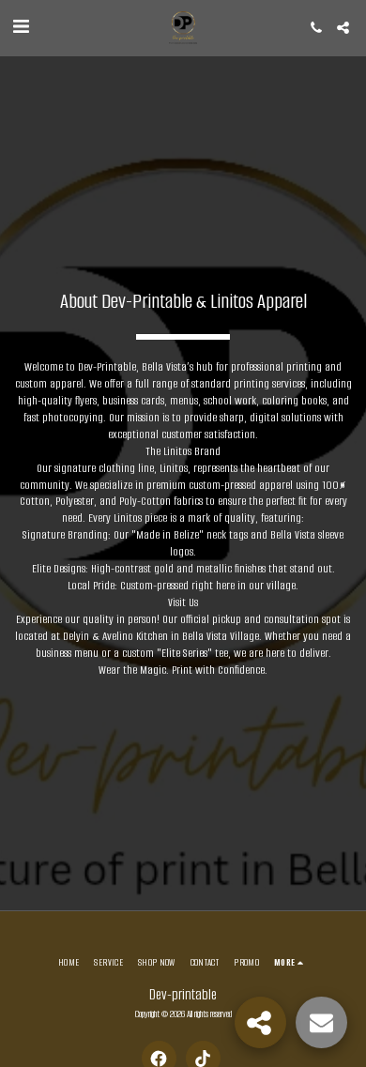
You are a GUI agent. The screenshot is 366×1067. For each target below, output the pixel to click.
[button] (21, 27)
